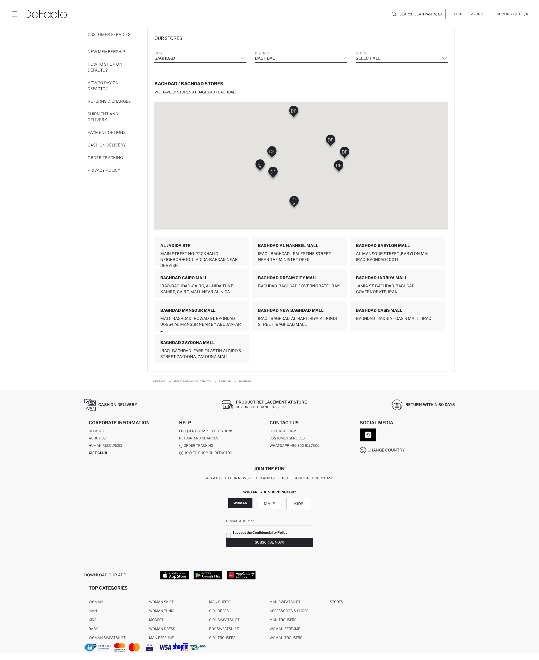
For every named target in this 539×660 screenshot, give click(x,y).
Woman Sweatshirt (107, 638)
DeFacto (96, 431)
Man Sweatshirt (285, 602)
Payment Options (107, 132)
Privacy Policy (104, 170)
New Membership (106, 51)
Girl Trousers (222, 638)
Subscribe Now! (269, 542)
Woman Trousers (286, 638)
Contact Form (283, 431)
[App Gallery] (241, 575)
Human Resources (105, 445)
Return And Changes (198, 438)
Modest (156, 620)
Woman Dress (162, 629)
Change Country (386, 450)
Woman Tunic (161, 611)
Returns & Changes (109, 101)
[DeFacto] (46, 14)
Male (269, 503)
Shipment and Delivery (103, 116)
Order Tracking (105, 157)
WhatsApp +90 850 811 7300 (294, 445)
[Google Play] (207, 575)
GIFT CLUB (98, 453)
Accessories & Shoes (289, 611)
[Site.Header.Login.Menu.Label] (14, 14)
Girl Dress (219, 611)
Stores (336, 602)
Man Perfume (161, 638)
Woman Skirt (161, 602)
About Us (97, 438)
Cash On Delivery (107, 145)
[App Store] (174, 575)
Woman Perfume (285, 629)
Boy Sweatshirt (224, 629)
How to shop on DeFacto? (105, 67)
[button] (260, 166)
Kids (298, 503)
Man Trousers (283, 620)
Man (93, 611)
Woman (240, 503)
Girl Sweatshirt (224, 620)
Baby (93, 629)
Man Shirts (219, 602)
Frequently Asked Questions (206, 431)
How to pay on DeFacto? (103, 85)
